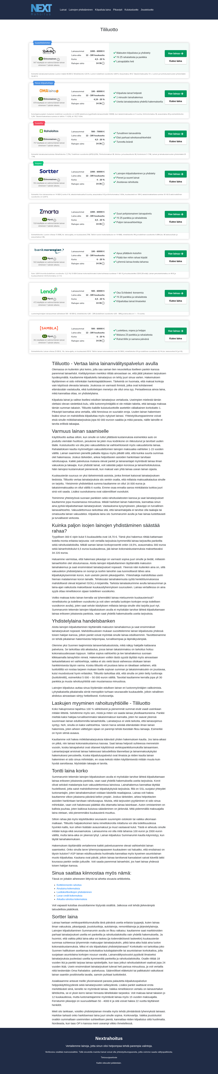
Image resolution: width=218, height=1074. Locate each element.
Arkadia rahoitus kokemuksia (72, 899)
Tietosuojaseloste (109, 1057)
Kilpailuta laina (103, 9)
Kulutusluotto (131, 9)
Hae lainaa (174, 53)
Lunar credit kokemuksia (69, 895)
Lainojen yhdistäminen (81, 9)
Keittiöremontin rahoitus (69, 885)
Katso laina (175, 61)
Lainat (63, 9)
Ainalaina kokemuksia (68, 888)
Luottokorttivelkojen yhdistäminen (74, 892)
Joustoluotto (147, 9)
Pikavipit (117, 9)
